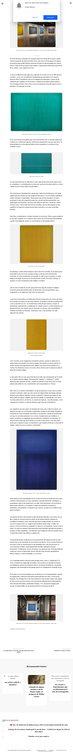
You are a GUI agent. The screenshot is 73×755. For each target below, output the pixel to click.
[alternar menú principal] (2, 3)
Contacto (51, 750)
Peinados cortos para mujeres (38, 736)
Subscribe (50, 17)
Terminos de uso (61, 750)
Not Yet (35, 17)
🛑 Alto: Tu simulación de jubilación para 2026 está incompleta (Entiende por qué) (39, 725)
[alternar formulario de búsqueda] (71, 3)
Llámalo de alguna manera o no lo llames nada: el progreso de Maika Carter (36, 691)
